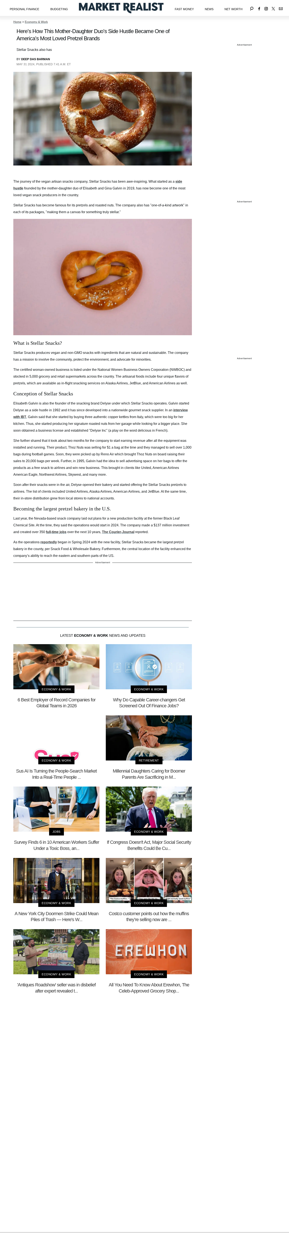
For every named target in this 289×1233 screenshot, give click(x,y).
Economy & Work (36, 22)
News (209, 9)
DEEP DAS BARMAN (35, 59)
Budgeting (59, 9)
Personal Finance (24, 9)
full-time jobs (56, 532)
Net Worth (233, 9)
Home (17, 22)
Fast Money (184, 9)
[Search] (252, 8)
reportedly (48, 542)
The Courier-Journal (118, 532)
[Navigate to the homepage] (121, 8)
